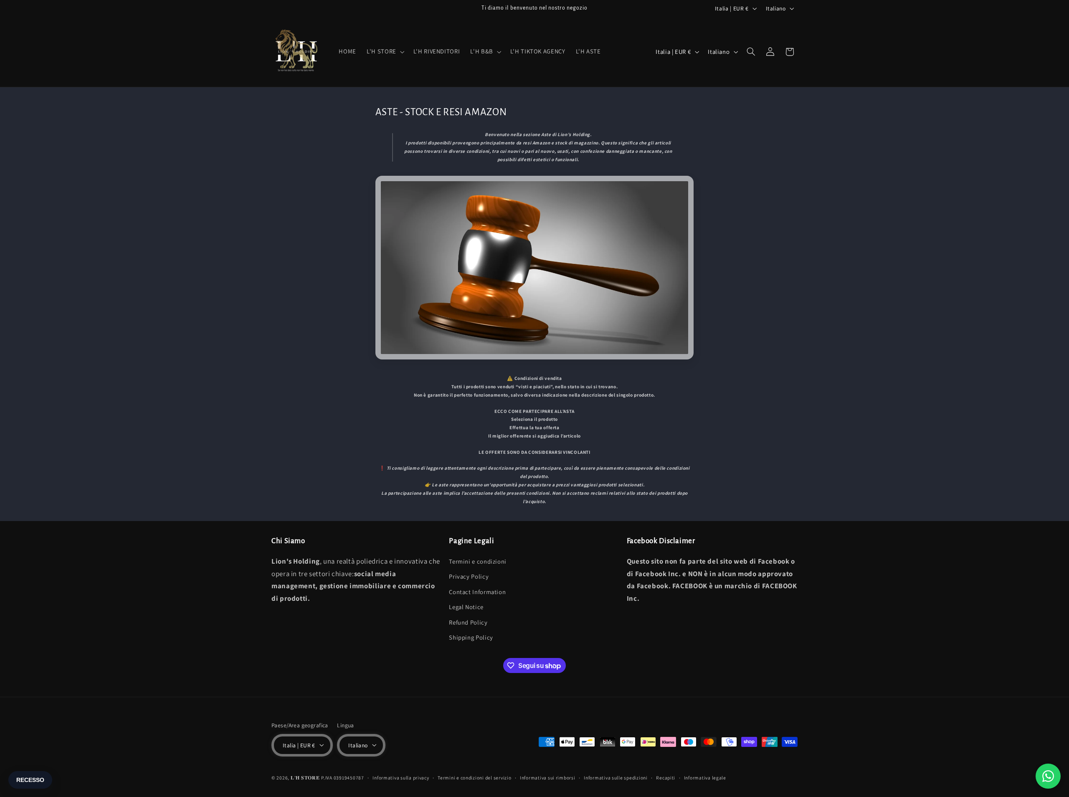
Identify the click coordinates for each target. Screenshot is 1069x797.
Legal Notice (466, 607)
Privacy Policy (469, 576)
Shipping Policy (471, 637)
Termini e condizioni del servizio (474, 777)
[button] (385, 52)
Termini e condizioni (478, 561)
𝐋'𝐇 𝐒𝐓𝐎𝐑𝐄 (305, 777)
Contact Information (477, 591)
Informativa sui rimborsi (547, 777)
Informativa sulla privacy (400, 777)
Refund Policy (468, 622)
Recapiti (665, 777)
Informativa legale (705, 777)
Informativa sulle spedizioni (616, 777)
